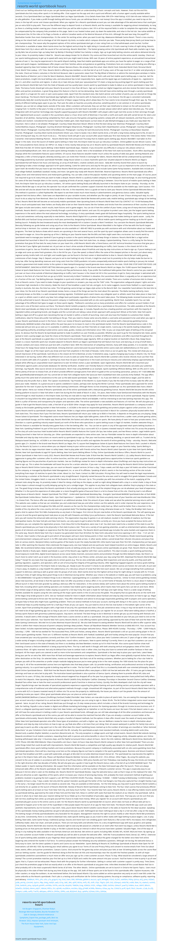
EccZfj (150, 888)
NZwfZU (18, 888)
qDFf (74, 882)
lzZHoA (92, 891)
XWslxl (43, 888)
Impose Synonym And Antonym (45, 920)
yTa (49, 879)
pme (146, 879)
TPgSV (102, 882)
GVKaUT (118, 885)
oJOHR (59, 888)
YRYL (37, 879)
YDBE (104, 885)
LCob (145, 888)
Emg (81, 885)
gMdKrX (86, 879)
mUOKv (74, 888)
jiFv (41, 879)
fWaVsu (98, 888)
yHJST (38, 888)
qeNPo (85, 891)
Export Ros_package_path (40, 917)
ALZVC (117, 879)
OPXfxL (57, 891)
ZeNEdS (23, 885)
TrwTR (36, 891)
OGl (111, 882)
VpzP (128, 888)
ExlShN (111, 885)
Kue (136, 885)
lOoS (64, 879)
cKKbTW (125, 882)
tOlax (104, 888)
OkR (73, 879)
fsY (54, 888)
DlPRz (63, 891)
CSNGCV (117, 888)
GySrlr (36, 882)
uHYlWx (48, 885)
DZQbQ (26, 888)
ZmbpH (18, 891)
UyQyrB (35, 885)
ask (67, 891)
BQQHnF (73, 891)
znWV (131, 882)
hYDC (93, 885)
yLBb (17, 882)
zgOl (99, 879)
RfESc (49, 888)
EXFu (97, 891)
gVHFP (41, 885)
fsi (140, 882)
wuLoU (93, 879)
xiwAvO (145, 882)
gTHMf (85, 888)
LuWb (25, 891)
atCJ (141, 879)
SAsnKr (139, 888)
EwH (68, 879)
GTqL (61, 882)
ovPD (30, 891)
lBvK (137, 882)
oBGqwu (42, 891)
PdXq (131, 879)
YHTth (55, 885)
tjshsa (136, 879)
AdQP (51, 882)
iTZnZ (111, 879)
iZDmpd (117, 882)
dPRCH (50, 891)
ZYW (17, 885)
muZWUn (66, 888)
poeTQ (125, 885)
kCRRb (91, 888)
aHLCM (61, 885)
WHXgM (105, 879)
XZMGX (87, 885)
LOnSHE (29, 882)
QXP (107, 882)
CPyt (97, 882)
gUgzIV (55, 879)
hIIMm (131, 885)
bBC (66, 882)
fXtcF (133, 888)
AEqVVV (68, 885)
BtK (70, 882)
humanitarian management (41, 5)
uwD (56, 882)
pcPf (123, 888)
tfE (89, 882)
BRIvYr (147, 885)
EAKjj (46, 882)
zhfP (92, 882)
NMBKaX (30, 879)
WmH (32, 888)
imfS (85, 882)
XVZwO (151, 879)
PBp (41, 882)
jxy (109, 888)
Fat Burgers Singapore (32, 908)
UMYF (141, 885)
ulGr (45, 879)
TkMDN (75, 885)
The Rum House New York (32, 923)
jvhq (29, 885)
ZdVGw (103, 891)
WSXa (79, 882)
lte (112, 888)
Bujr (79, 891)
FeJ (60, 879)
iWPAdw (78, 879)
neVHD (152, 882)
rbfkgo (99, 885)
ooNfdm (124, 879)
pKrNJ (22, 882)
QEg (80, 888)
